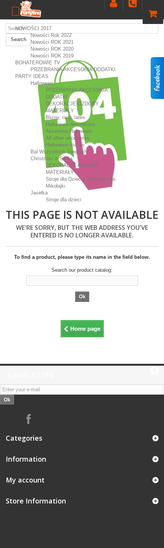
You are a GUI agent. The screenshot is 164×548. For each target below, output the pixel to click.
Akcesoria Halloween (69, 131)
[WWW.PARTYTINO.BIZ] (30, 9)
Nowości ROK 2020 (52, 49)
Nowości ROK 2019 (52, 56)
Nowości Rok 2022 (51, 35)
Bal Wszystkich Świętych (59, 152)
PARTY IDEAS (31, 76)
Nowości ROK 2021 (52, 42)
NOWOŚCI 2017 (33, 28)
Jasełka (39, 193)
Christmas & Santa (51, 158)
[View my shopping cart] (153, 15)
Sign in (114, 5)
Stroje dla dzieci (63, 199)
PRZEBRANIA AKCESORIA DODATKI (73, 69)
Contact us (132, 5)
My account (25, 479)
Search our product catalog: (82, 270)
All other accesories (68, 138)
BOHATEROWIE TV (37, 62)
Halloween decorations (70, 124)
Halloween (42, 83)
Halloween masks (65, 145)
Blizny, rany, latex (65, 117)
